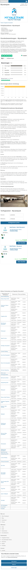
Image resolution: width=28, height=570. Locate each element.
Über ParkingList (5, 516)
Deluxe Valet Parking (5, 397)
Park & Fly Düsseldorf (5, 363)
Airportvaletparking (5, 296)
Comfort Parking (4, 351)
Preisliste (4, 545)
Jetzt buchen (21, 243)
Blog (3, 518)
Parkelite (3, 508)
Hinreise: (3, 214)
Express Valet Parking (4, 407)
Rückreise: (3, 218)
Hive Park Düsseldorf (5, 355)
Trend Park (3, 506)
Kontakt (3, 550)
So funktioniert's (5, 532)
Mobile (3, 543)
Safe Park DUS (4, 452)
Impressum (4, 520)
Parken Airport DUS (5, 298)
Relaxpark (3, 389)
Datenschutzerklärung (12, 557)
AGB (3, 528)
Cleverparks (3, 443)
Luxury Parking (4, 457)
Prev (2, 201)
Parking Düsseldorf (5, 461)
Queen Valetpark (4, 493)
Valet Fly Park (4, 338)
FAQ (3, 526)
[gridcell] (5, 296)
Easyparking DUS (4, 382)
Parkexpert (3, 331)
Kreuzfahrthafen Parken (7, 539)
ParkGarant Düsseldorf (3, 424)
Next (26, 201)
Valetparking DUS (4, 453)
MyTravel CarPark (4, 377)
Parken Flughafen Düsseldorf (7, 22)
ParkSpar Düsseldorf (5, 345)
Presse (3, 522)
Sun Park (3, 465)
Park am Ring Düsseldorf (4, 434)
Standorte (4, 541)
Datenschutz (4, 530)
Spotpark (3, 414)
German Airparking (5, 370)
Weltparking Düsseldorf (3, 450)
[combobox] (17, 215)
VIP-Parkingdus (4, 505)
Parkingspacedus (4, 374)
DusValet (3, 500)
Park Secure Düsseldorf (3, 324)
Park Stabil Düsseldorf (3, 473)
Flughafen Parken (5, 537)
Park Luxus (3, 373)
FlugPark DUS (4, 316)
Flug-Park (3, 488)
